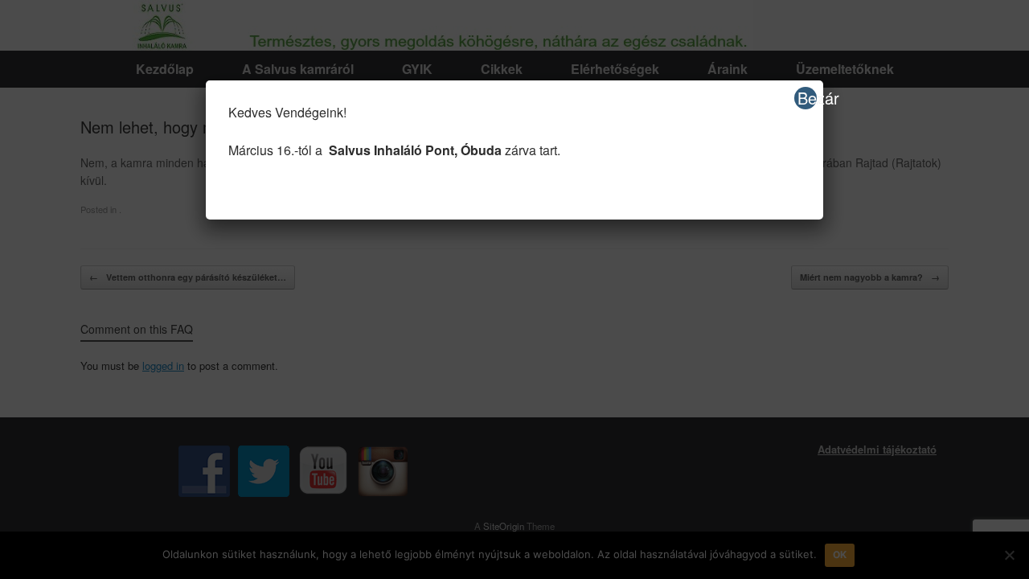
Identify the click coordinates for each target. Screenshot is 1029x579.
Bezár (807, 98)
